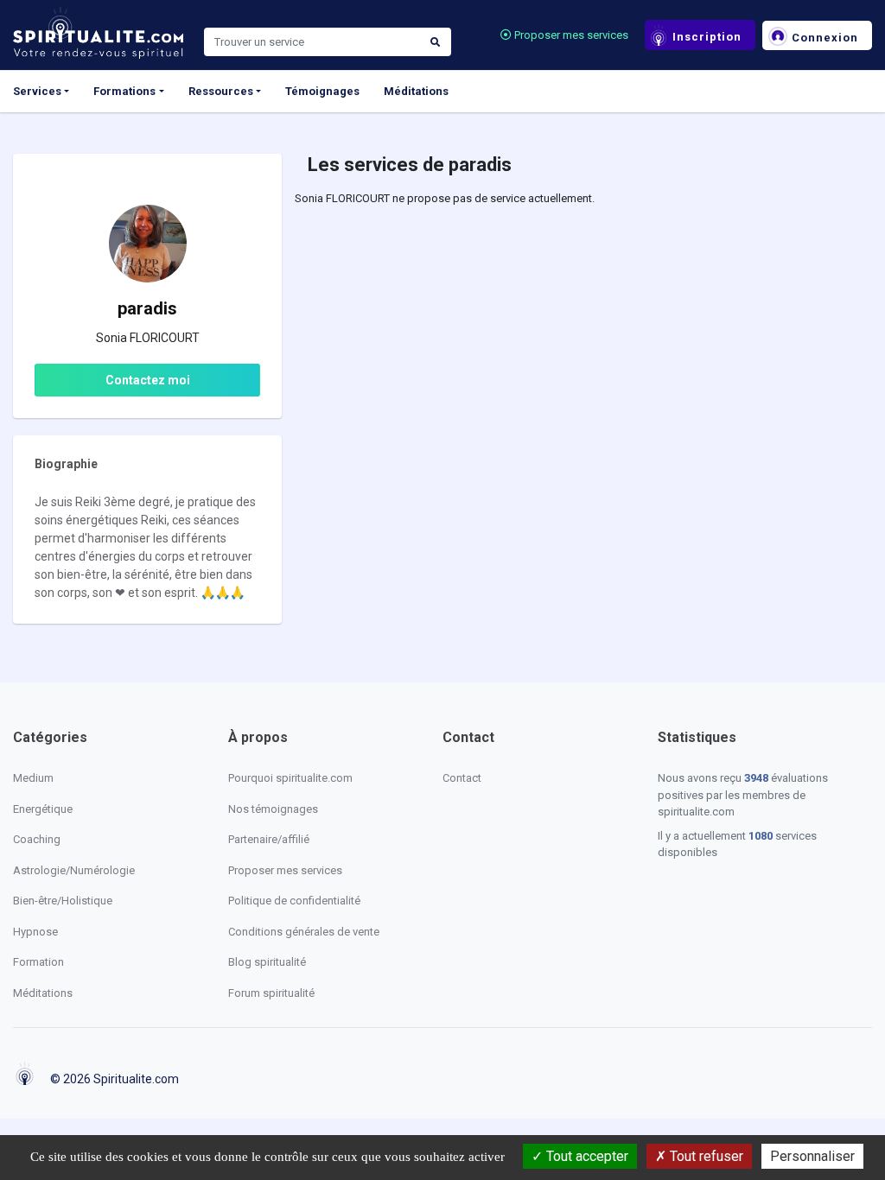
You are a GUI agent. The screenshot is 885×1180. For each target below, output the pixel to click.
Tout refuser (704, 1156)
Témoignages (322, 91)
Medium (33, 777)
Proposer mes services (570, 35)
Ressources (220, 91)
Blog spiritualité (267, 961)
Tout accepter (585, 1156)
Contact (461, 777)
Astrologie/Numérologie (74, 870)
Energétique (43, 809)
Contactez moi (147, 380)
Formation (38, 961)
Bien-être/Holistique (62, 900)
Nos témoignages (273, 809)
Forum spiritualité (271, 993)
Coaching (36, 839)
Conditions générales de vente (303, 931)
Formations (124, 91)
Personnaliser (812, 1156)
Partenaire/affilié (268, 839)
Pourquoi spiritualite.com (290, 777)
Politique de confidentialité (294, 900)
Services (37, 91)
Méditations (416, 91)
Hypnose (35, 931)
